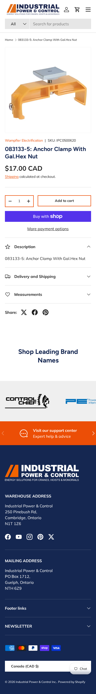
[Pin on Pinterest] (45, 312)
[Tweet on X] (23, 312)
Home (9, 39)
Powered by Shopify (71, 682)
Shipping (11, 176)
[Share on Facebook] (34, 312)
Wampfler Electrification (24, 140)
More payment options (48, 228)
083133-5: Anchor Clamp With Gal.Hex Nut (47, 39)
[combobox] (48, 24)
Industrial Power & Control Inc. (36, 682)
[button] (77, 9)
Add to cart (64, 200)
